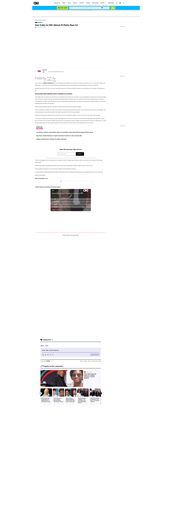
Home (36, 20)
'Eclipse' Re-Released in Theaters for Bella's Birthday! (51, 139)
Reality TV (57, 2)
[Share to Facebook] (40, 77)
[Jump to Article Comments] (36, 77)
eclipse (44, 20)
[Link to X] (123, 2)
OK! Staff (45, 70)
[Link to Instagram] (120, 2)
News (40, 20)
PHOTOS (81, 2)
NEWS (64, 2)
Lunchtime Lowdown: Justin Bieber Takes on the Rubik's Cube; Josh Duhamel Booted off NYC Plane (64, 132)
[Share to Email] (54, 77)
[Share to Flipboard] (49, 77)
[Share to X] (44, 77)
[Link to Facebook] (116, 2)
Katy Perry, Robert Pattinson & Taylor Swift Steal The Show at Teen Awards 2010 (59, 135)
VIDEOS (88, 2)
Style (69, 2)
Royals (75, 2)
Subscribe (111, 2)
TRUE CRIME (95, 2)
